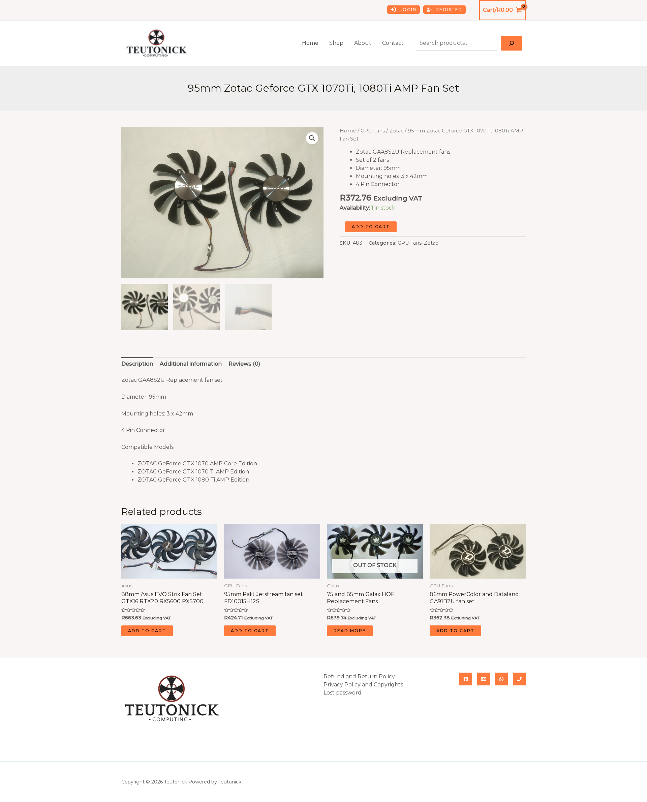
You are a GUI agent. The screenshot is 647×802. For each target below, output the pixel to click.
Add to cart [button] (147, 630)
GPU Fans (373, 131)
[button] (312, 138)
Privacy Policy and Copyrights (363, 684)
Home (310, 43)
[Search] (511, 43)
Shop (336, 43)
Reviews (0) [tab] (244, 364)
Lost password (343, 692)
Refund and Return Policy (359, 676)
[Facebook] (465, 679)
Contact (393, 43)
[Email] (483, 679)
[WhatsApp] (501, 679)
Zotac (396, 131)
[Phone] (519, 679)
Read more (350, 630)
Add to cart (371, 226)
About (362, 43)
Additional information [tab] (191, 364)
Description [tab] (137, 364)
